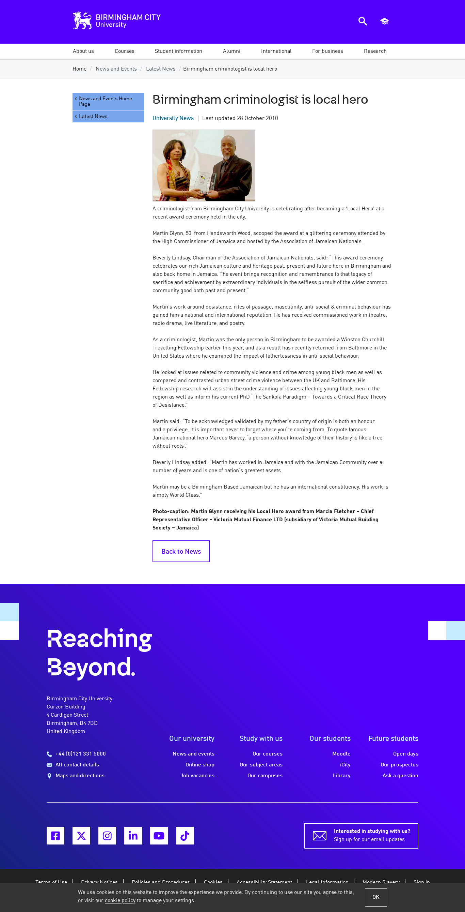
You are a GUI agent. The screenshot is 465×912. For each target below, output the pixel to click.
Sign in (422, 882)
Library (342, 776)
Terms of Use (51, 882)
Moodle (341, 754)
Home (79, 69)
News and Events (116, 69)
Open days (405, 754)
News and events (193, 754)
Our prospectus (399, 765)
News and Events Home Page (105, 101)
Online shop (200, 765)
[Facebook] (55, 835)
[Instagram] (107, 835)
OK (376, 897)
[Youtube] (159, 835)
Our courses (268, 754)
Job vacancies (197, 776)
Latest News (161, 69)
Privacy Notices (99, 882)
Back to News (181, 552)
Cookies (213, 882)
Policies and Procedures (161, 882)
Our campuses (265, 776)
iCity (345, 765)
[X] (81, 835)
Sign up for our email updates (372, 835)
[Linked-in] (133, 835)
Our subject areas (261, 765)
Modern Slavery (381, 882)
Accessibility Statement (264, 882)
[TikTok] (185, 835)
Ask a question (400, 776)
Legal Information (327, 882)
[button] (83, 51)
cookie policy (120, 900)
